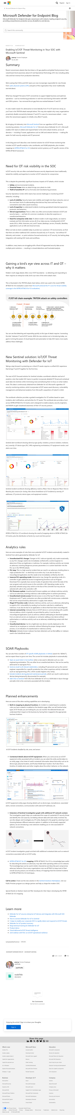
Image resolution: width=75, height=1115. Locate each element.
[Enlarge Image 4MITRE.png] (37, 515)
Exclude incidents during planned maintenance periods (28, 674)
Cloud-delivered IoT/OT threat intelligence (24, 930)
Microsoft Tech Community (32, 1093)
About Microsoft (53, 1083)
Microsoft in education (54, 1050)
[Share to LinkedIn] (28, 1041)
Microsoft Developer (30, 1083)
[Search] (57, 3)
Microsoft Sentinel (33, 124)
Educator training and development (57, 1065)
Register (62, 3)
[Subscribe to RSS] (44, 1041)
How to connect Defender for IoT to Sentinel (24, 919)
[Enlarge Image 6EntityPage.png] (37, 785)
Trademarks (46, 1110)
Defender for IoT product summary (21, 923)
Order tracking (29, 1062)
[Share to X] (34, 1041)
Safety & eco (54, 1110)
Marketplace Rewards (31, 1099)
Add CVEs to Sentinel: (17, 679)
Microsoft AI (5, 1080)
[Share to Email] (47, 1041)
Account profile (29, 1050)
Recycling (62, 1110)
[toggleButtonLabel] (69, 8)
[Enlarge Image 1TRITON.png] (37, 312)
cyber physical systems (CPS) (19, 86)
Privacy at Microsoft (53, 1090)
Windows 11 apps (6, 1071)
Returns (27, 1059)
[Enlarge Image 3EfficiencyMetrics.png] (37, 470)
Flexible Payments (30, 1071)
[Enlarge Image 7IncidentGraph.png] (37, 840)
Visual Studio (29, 1102)
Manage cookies (29, 1110)
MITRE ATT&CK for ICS (22, 148)
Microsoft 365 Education (55, 1059)
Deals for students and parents (56, 1068)
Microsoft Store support (31, 1056)
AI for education (53, 1071)
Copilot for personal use (8, 1062)
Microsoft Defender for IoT (29, 127)
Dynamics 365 (5, 1087)
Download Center (30, 1053)
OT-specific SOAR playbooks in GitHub (39, 654)
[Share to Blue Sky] (41, 1041)
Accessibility (52, 1099)
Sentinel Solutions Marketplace (49, 881)
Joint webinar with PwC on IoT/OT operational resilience (28, 933)
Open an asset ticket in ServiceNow (22, 660)
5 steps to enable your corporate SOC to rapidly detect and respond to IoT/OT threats (38, 921)
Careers (51, 1080)
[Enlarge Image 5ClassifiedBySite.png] (37, 732)
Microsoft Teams (6, 1096)
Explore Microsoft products (8, 1068)
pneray (14, 57)
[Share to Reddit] (38, 1041)
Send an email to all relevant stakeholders (24, 667)
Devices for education (54, 1053)
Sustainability (52, 1102)
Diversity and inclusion (54, 1096)
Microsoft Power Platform (8, 1093)
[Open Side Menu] (5, 2)
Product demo (14, 928)
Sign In (68, 3)
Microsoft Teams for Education (56, 1056)
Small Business (5, 1102)
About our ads (5, 1112)
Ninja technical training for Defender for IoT (24, 926)
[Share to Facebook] (31, 1041)
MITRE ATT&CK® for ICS (18, 861)
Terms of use (38, 1110)
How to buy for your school (55, 1062)
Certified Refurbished (31, 1065)
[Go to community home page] (9, 2)
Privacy (21, 1110)
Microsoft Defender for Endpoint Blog (15, 8)
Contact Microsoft (13, 1110)
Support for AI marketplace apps (33, 1090)
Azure (27, 1080)
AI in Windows (5, 1065)
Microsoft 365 (5, 1090)
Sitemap (4, 1110)
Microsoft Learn (29, 1087)
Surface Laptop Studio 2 (8, 1056)
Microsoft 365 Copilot (7, 1099)
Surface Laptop (5, 1053)
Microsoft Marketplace (31, 1096)
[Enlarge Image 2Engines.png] (37, 424)
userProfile (19, 968)
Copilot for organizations (8, 1059)
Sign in (13, 1027)
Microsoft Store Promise (31, 1068)
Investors (51, 1093)
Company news (52, 1087)
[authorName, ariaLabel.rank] (8, 58)
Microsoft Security (6, 1083)
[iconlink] (10, 976)
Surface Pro (5, 1050)
